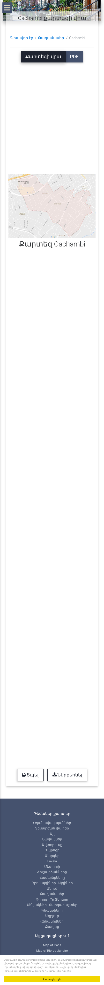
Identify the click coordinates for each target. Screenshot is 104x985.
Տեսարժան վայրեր (52, 828)
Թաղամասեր (51, 38)
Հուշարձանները (52, 872)
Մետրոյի (52, 867)
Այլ (52, 834)
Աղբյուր (52, 916)
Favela (52, 861)
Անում (52, 888)
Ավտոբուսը (52, 845)
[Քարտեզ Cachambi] (52, 205)
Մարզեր (52, 856)
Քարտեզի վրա (43, 56)
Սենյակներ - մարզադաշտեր (52, 905)
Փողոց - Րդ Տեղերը (52, 899)
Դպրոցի (52, 850)
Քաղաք (52, 927)
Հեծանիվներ (52, 921)
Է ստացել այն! (52, 979)
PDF (74, 56)
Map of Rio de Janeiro (52, 950)
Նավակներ (52, 839)
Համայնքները (52, 877)
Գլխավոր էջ (21, 38)
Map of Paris (52, 945)
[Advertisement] (52, 114)
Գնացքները (52, 910)
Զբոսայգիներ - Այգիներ (52, 883)
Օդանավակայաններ (52, 823)
